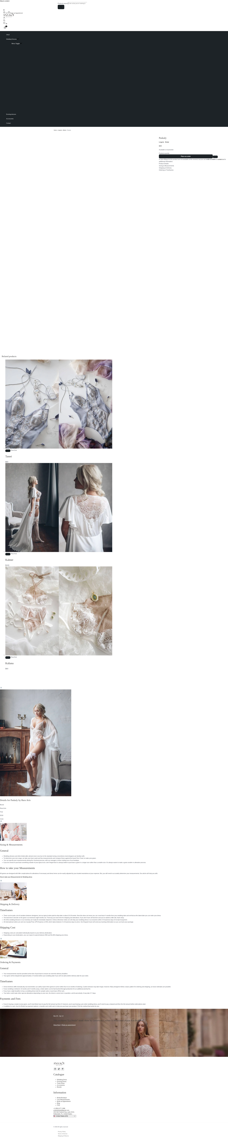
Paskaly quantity (164, 153)
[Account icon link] (4, 18)
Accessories (61, 1085)
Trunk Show (61, 1083)
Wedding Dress (62, 1079)
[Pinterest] (62, 1069)
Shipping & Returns (63, 1136)
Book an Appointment (64, 1101)
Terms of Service (62, 1133)
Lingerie (60, 130)
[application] (18, 39)
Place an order (186, 156)
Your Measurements (63, 1099)
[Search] (61, 7)
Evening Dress (61, 1081)
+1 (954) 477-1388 (59, 1108)
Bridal (64, 130)
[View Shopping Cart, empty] (5, 28)
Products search (63, 3)
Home (55, 130)
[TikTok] (59, 1069)
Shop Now (56, 1025)
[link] (5, 13)
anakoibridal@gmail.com (61, 1110)
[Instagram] (55, 1069)
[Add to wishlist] (215, 157)
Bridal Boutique (62, 1097)
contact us (220, 159)
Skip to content (4, 1)
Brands (59, 1087)
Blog (58, 1103)
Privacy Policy (62, 1131)
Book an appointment (69, 1025)
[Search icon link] (4, 20)
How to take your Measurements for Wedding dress (16, 877)
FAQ (58, 1105)
